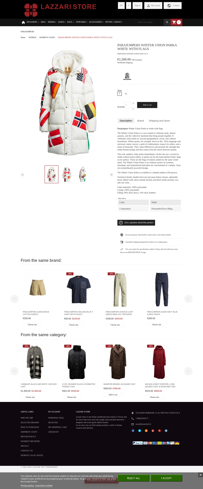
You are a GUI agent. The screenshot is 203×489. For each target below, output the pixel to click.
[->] (188, 299)
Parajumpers (122, 128)
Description (126, 120)
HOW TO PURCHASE (30, 427)
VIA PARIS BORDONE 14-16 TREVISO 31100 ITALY (158, 413)
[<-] (14, 299)
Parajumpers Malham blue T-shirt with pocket (78, 313)
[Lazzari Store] (60, 10)
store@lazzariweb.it (143, 424)
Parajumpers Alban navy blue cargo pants (162, 313)
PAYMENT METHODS (30, 441)
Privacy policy (27, 485)
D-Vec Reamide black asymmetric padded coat (79, 385)
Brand (140, 120)
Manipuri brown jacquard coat (119, 384)
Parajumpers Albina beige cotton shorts (36, 313)
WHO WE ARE (27, 418)
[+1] (134, 103)
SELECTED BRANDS (30, 423)
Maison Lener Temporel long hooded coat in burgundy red (160, 385)
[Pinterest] (159, 430)
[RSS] (146, 430)
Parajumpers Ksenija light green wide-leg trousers (119, 313)
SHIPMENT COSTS (29, 432)
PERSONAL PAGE (56, 418)
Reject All (133, 478)
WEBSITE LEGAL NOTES (32, 455)
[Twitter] (139, 430)
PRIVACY (25, 446)
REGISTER (53, 423)
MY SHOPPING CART (57, 427)
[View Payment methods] (157, 442)
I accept (166, 478)
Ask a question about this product (138, 222)
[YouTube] (152, 430)
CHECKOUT (53, 432)
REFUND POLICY (28, 437)
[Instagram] (166, 430)
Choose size (32, 325)
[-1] (134, 108)
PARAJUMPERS (27, 32)
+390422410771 (142, 418)
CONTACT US (27, 451)
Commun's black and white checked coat (39, 385)
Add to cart (147, 105)
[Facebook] (133, 430)
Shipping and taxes (159, 120)
